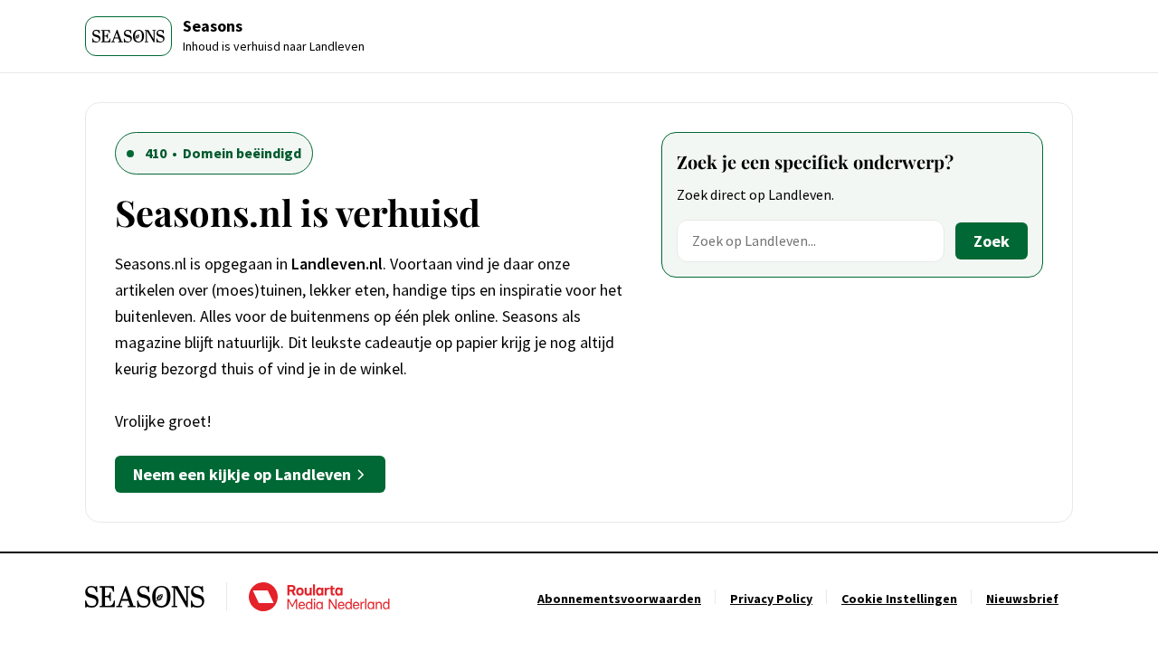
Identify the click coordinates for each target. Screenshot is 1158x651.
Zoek (991, 241)
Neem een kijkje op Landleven (242, 474)
